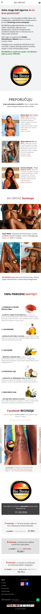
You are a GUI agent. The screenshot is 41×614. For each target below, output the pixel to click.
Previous (10, 448)
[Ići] (37, 599)
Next (30, 448)
